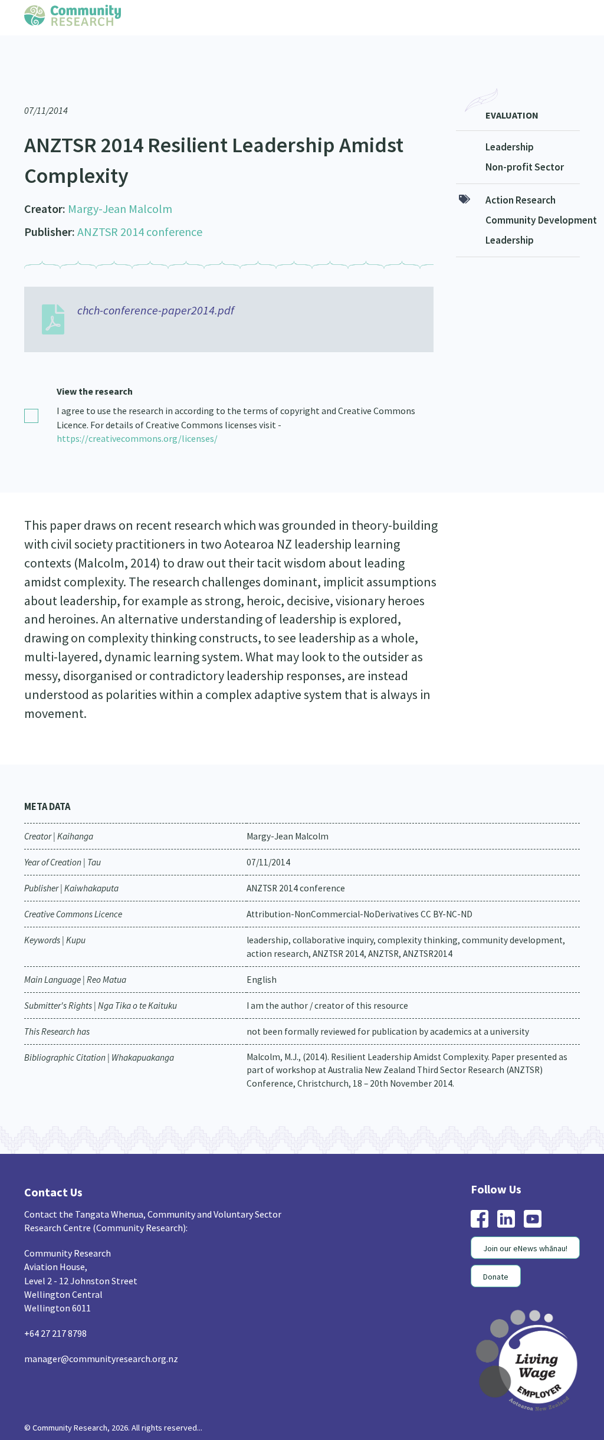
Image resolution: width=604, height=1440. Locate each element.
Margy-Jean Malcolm (120, 188)
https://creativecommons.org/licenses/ (137, 418)
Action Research (520, 179)
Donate (495, 1256)
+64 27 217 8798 (55, 1313)
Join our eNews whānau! (525, 1228)
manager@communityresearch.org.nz (101, 1338)
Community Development (532, 199)
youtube (532, 1199)
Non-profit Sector (524, 146)
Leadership (509, 126)
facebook (479, 1199)
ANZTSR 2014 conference (139, 211)
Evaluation (512, 95)
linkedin (506, 1199)
